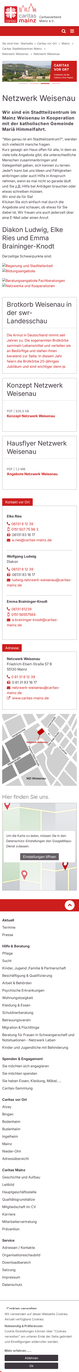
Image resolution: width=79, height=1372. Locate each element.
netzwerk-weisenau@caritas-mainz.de (33, 690)
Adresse (12, 648)
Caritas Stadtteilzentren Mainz (22, 48)
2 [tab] (34, 84)
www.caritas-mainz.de (30, 698)
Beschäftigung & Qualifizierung (27, 975)
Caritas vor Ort (47, 43)
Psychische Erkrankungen (23, 990)
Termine (8, 927)
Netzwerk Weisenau (15, 54)
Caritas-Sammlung (17, 1088)
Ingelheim (10, 1136)
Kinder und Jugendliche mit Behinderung (35, 1047)
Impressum (11, 1277)
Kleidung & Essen (16, 1005)
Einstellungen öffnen (39, 857)
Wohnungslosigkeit (17, 998)
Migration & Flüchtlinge (20, 1027)
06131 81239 (21, 609)
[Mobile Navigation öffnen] (72, 31)
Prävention (11, 1229)
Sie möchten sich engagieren (25, 1066)
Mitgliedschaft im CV (19, 1207)
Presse (7, 935)
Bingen (7, 1114)
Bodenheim (11, 1121)
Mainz (66, 43)
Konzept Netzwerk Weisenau (31, 416)
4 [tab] (56, 84)
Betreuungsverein (16, 1020)
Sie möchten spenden (19, 1073)
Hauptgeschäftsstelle (19, 1192)
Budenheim (11, 1129)
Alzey (6, 1107)
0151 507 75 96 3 (24, 529)
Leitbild (8, 1184)
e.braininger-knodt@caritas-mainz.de (32, 622)
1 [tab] (23, 84)
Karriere (8, 1214)
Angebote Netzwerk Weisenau (32, 474)
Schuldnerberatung (17, 1012)
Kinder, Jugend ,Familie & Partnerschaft (34, 968)
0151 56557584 (23, 614)
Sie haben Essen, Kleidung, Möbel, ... (31, 1081)
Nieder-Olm (11, 1151)
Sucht (6, 960)
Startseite (27, 43)
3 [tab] (45, 84)
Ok (31, 1366)
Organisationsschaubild (21, 1255)
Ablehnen (31, 1358)
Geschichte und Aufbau (21, 1177)
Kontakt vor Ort (17, 502)
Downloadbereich (16, 1262)
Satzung (9, 1270)
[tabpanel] (39, 71)
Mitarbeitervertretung (19, 1221)
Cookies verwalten (22, 1308)
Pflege (7, 953)
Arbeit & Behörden (17, 983)
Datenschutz (12, 1284)
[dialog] (40, 1340)
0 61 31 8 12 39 (23, 677)
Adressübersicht (15, 1158)
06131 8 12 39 (22, 524)
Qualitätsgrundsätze (18, 1199)
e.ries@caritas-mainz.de (32, 540)
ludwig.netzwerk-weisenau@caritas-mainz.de (39, 582)
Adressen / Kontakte (18, 1247)
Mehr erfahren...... (18, 1350)
